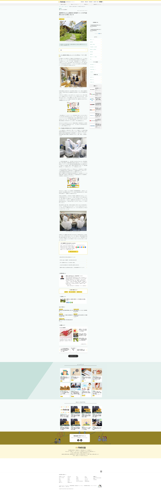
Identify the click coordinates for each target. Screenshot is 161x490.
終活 (90, 59)
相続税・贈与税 (61, 309)
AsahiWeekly (95, 479)
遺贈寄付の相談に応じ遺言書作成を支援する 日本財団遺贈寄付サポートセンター (72, 267)
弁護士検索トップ (92, 64)
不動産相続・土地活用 (76, 309)
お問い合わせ (67, 486)
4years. (86, 476)
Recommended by (97, 33)
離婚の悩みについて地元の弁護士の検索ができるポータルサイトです (98, 109)
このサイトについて (61, 485)
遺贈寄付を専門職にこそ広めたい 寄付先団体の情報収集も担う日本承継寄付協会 (83, 339)
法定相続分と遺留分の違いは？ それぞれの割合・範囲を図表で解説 (97, 392)
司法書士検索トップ (93, 69)
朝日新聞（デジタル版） (62, 476)
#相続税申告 (72, 396)
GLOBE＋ (77, 477)
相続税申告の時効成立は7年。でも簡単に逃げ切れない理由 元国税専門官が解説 (75, 392)
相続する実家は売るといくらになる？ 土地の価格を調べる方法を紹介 (80, 311)
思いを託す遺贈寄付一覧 (73, 349)
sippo (77, 476)
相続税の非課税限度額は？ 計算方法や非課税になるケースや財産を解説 (64, 378)
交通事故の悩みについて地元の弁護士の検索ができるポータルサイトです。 (98, 125)
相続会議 (86, 477)
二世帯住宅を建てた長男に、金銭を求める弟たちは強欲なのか (86, 392)
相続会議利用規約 (72, 485)
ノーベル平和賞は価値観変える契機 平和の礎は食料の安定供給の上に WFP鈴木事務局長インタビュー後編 (65, 350)
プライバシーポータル (93, 485)
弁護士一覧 (91, 77)
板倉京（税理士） (84, 394)
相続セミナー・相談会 (93, 56)
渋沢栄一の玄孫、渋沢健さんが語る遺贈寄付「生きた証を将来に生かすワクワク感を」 (83, 334)
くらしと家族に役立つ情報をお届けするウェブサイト (98, 120)
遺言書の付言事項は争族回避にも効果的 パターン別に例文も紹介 (86, 378)
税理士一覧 (91, 79)
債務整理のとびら (70, 482)
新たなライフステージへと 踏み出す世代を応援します (98, 94)
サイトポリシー (67, 485)
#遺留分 (93, 395)
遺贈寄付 (60, 8)
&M (59, 477)
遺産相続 (72, 376)
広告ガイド (63, 486)
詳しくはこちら (72, 251)
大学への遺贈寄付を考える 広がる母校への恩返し (67, 262)
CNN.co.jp (69, 477)
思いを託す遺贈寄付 (63, 327)
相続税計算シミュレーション (97, 4)
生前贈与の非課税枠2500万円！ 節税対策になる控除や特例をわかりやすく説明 (97, 378)
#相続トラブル (83, 395)
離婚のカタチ (60, 482)
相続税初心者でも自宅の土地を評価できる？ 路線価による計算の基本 (80, 315)
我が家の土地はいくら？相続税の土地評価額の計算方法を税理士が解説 (66, 315)
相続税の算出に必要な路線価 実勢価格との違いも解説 (66, 311)
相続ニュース (92, 39)
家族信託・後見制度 (93, 49)
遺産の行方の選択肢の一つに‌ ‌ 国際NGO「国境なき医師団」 (81, 350)
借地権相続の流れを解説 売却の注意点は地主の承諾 (66, 320)
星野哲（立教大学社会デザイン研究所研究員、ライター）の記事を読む (76, 285)
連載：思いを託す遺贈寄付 (63, 9)
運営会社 (60, 486)
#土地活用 (62, 396)
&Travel (63, 477)
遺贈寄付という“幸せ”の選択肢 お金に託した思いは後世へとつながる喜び (83, 330)
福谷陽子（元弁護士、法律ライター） (97, 394)
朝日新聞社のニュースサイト (98, 88)
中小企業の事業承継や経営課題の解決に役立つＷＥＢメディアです (98, 104)
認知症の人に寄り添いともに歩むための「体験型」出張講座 (98, 98)
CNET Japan (69, 476)
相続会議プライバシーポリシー (79, 485)
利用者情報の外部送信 (87, 485)
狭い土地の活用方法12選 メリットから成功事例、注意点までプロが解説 (64, 392)
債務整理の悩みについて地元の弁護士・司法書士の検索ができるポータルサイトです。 (98, 115)
